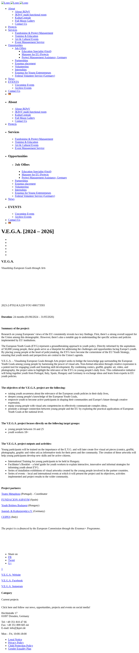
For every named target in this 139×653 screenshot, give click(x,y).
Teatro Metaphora (10, 493)
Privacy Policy (16, 642)
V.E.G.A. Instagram (12, 586)
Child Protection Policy (20, 645)
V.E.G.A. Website (11, 574)
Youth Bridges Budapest (14, 505)
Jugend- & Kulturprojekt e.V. (17, 511)
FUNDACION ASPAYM (15, 499)
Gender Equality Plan (19, 648)
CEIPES (6, 516)
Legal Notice (15, 639)
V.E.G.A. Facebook (12, 580)
